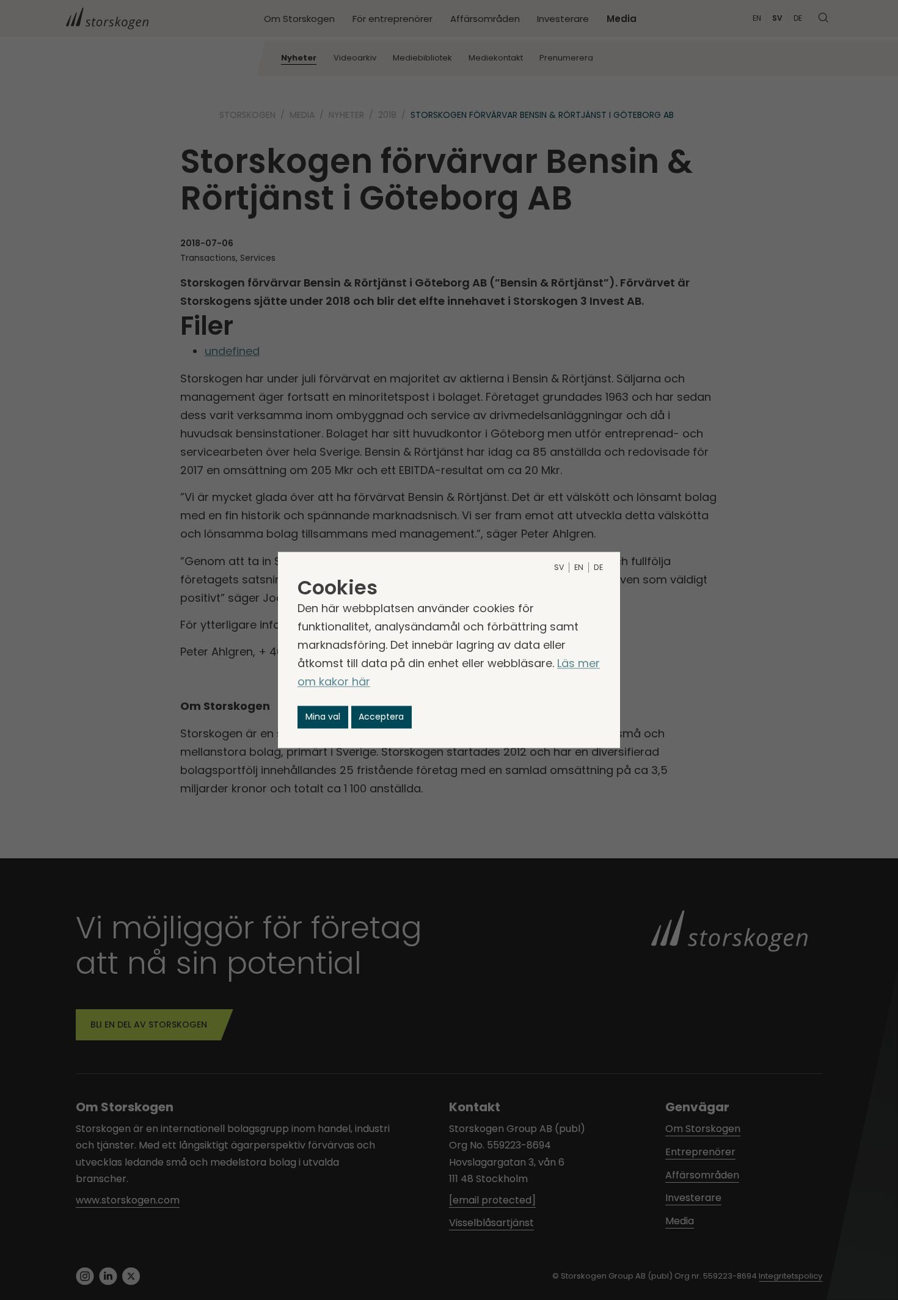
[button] (323, 717)
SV (559, 568)
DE (598, 568)
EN (578, 568)
